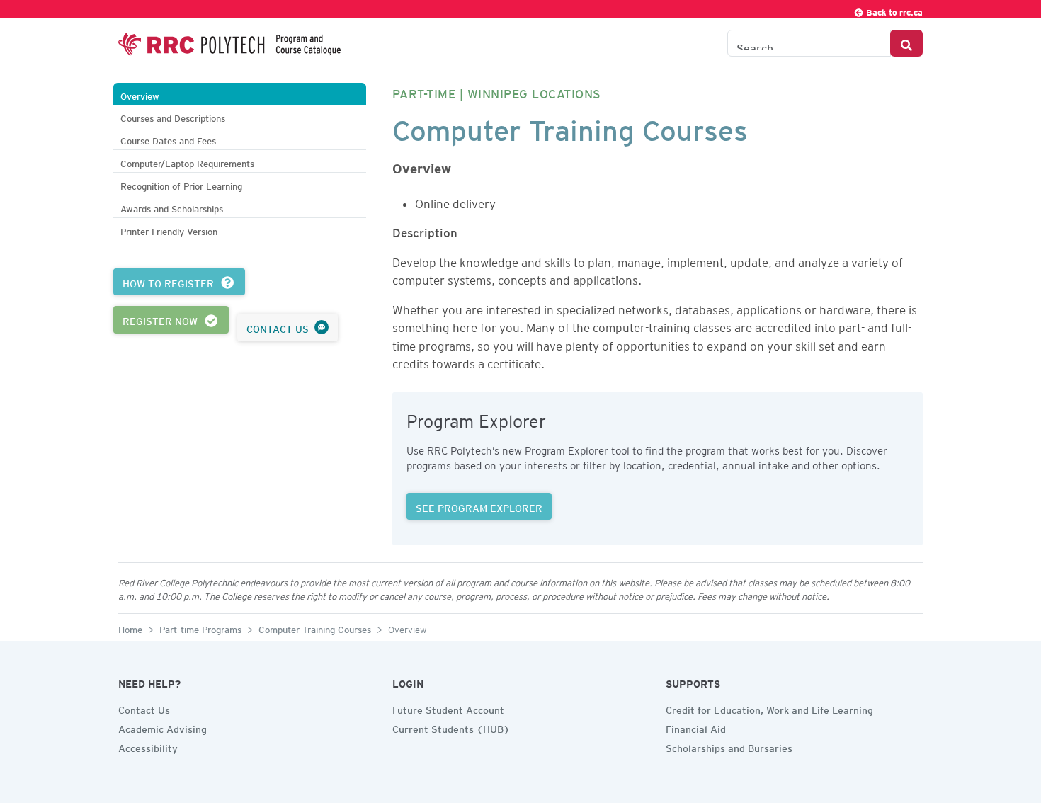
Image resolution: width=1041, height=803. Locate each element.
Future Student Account (448, 708)
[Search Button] (906, 43)
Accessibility (148, 746)
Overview (139, 94)
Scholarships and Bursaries (729, 746)
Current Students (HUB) (451, 727)
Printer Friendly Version (168, 230)
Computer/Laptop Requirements (187, 162)
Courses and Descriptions (172, 116)
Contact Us (144, 708)
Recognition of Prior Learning (181, 184)
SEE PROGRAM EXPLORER (479, 506)
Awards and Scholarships (171, 207)
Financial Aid (696, 727)
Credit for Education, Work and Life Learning (769, 708)
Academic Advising (162, 727)
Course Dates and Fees (168, 139)
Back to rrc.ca (893, 10)
